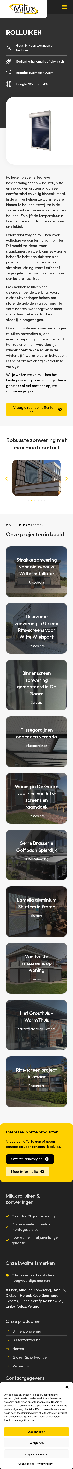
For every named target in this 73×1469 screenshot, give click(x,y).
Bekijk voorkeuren (36, 1454)
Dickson (12, 1295)
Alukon (11, 1290)
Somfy (36, 1301)
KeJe (37, 1295)
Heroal (25, 1295)
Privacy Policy (44, 1463)
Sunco (25, 1301)
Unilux (11, 1306)
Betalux (59, 1290)
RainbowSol (52, 1301)
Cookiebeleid (26, 1463)
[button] (67, 1387)
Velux (21, 1306)
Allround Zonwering (35, 1290)
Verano (33, 1306)
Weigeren (37, 1443)
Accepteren (36, 1432)
